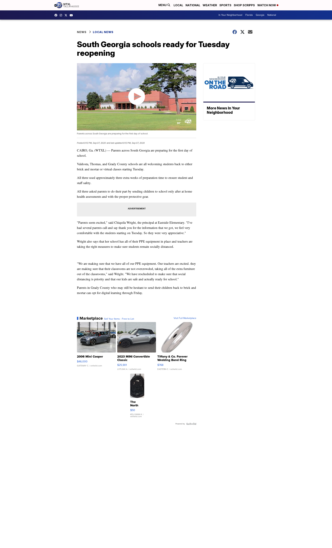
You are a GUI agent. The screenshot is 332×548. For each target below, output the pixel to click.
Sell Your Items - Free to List (119, 319)
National (193, 5)
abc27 (66, 15)
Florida (249, 15)
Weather (210, 5)
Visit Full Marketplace (185, 318)
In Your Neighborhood (230, 15)
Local (178, 5)
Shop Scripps (244, 5)
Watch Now (267, 5)
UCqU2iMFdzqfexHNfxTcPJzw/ (72, 15)
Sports (225, 5)
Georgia (260, 15)
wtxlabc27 (62, 15)
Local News (103, 32)
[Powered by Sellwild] (191, 424)
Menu (162, 5)
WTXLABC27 (56, 15)
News (81, 32)
